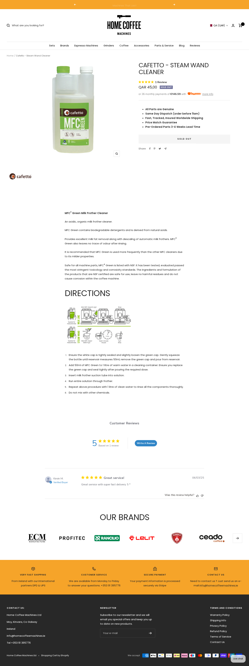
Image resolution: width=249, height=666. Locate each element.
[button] (219, 25)
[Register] (150, 633)
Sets (52, 45)
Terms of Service (220, 636)
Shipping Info (218, 620)
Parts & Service (164, 45)
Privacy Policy (218, 626)
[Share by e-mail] (165, 149)
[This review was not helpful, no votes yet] (202, 495)
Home (10, 55)
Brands (64, 45)
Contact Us (217, 642)
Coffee (124, 45)
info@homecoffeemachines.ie (219, 585)
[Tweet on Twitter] (159, 148)
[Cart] (240, 25)
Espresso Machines (86, 45)
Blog (181, 45)
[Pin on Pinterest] (154, 148)
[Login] (233, 25)
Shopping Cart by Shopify (55, 655)
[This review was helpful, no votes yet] (197, 495)
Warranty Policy (220, 615)
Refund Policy (218, 631)
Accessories (141, 45)
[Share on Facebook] (150, 148)
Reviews (195, 45)
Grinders (108, 45)
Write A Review (146, 443)
